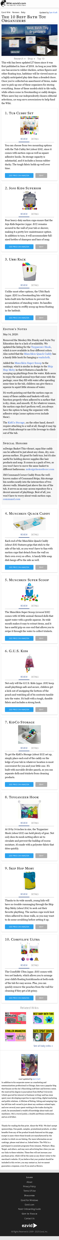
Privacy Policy (29, 1186)
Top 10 (40, 58)
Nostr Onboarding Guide (29, 1209)
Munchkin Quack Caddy (38, 353)
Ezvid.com (29, 1204)
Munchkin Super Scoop (28, 363)
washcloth (44, 357)
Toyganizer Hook (41, 347)
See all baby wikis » (43, 1045)
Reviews (15, 12)
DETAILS (34, 138)
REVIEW (24, 138)
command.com (11, 499)
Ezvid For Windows (29, 1200)
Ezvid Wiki (6, 12)
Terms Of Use (29, 1190)
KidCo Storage (16, 422)
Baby (23, 12)
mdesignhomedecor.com (40, 469)
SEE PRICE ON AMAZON (19, 175)
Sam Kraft (36, 1079)
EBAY (41, 175)
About (29, 1182)
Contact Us (29, 1218)
